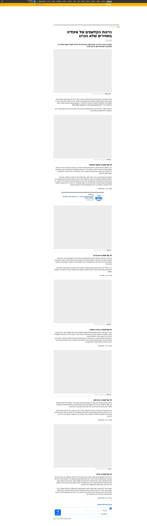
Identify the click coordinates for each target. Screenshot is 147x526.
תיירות (64, 1)
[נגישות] (2, 2)
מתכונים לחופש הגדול (83, 4)
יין (111, 500)
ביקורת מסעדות (92, 4)
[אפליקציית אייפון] (42, 5)
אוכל (75, 1)
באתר (106, 189)
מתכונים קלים (60, 4)
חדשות (103, 1)
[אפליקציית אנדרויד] (44, 5)
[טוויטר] (39, 5)
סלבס (83, 1)
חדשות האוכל (100, 4)
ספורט (98, 1)
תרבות (87, 1)
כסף (79, 1)
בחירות (93, 1)
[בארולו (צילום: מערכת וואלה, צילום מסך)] (83, 447)
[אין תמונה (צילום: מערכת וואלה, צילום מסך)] (83, 138)
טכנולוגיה (59, 1)
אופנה (53, 1)
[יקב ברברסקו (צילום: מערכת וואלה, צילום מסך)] (83, 72)
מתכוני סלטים (67, 4)
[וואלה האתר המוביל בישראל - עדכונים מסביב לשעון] (109, 1)
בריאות (70, 1)
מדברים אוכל (74, 4)
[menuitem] (102, 1)
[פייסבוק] (37, 5)
